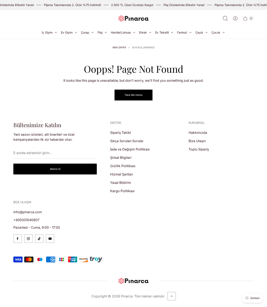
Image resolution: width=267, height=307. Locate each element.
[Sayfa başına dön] (172, 296)
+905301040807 (26, 220)
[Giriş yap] (235, 18)
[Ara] (225, 18)
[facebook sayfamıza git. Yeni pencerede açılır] (17, 238)
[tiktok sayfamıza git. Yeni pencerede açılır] (39, 238)
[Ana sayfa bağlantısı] (133, 280)
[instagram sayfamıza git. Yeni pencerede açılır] (28, 238)
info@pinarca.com (27, 212)
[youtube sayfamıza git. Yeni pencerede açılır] (50, 238)
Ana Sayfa (119, 47)
